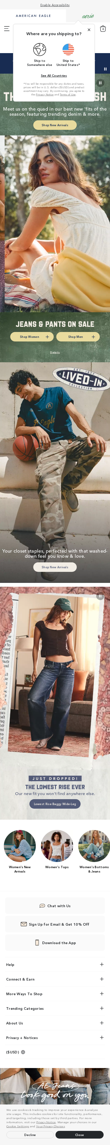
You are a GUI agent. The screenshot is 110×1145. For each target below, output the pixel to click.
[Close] (89, 29)
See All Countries (54, 75)
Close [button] (79, 1134)
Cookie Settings (17, 1126)
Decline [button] (30, 1134)
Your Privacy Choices (50, 1126)
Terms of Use (68, 94)
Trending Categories (25, 1008)
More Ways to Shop (24, 993)
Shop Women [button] (29, 337)
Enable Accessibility (55, 5)
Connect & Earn (20, 979)
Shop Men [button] (75, 337)
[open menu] (7, 29)
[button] (67, 1126)
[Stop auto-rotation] (105, 69)
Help (10, 964)
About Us (14, 1022)
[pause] (100, 596)
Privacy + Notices (22, 1037)
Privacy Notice (46, 1122)
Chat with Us (59, 905)
